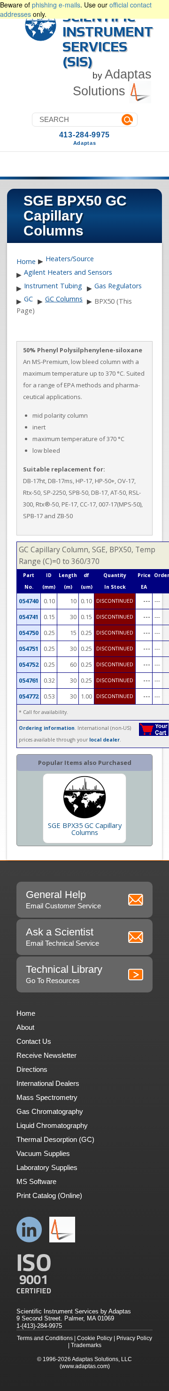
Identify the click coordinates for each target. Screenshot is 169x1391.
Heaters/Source (70, 258)
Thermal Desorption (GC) (55, 1139)
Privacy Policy (134, 1338)
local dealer (104, 739)
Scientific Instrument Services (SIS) (107, 39)
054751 (28, 648)
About (25, 1027)
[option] (84, 808)
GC (28, 298)
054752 (28, 664)
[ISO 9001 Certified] (84, 1274)
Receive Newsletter (46, 1055)
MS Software (36, 1181)
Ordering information (47, 728)
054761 (28, 680)
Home (26, 261)
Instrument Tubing (53, 285)
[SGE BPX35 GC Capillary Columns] (84, 797)
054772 (28, 696)
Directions (31, 1069)
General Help (63, 899)
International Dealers (47, 1083)
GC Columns (64, 298)
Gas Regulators (118, 285)
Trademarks (86, 1345)
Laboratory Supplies (46, 1167)
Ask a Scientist (62, 936)
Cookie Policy (94, 1338)
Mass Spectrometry (46, 1097)
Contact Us (33, 1041)
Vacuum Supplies (43, 1153)
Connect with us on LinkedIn (29, 1229)
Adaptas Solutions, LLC (102, 1359)
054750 (28, 632)
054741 (28, 617)
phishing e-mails (56, 4)
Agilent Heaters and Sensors (68, 272)
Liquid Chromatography (52, 1125)
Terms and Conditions (45, 1338)
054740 (28, 601)
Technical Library (64, 973)
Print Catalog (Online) (49, 1195)
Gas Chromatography (49, 1111)
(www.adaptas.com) (85, 1366)
